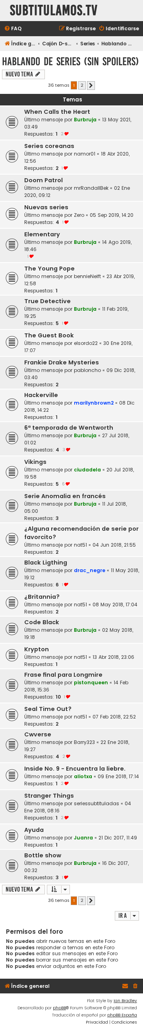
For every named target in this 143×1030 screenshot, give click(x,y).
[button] (91, 85)
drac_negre (89, 570)
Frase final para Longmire (63, 675)
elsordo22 (86, 343)
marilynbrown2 (94, 402)
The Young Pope (49, 269)
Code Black (41, 622)
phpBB (59, 1008)
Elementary (42, 234)
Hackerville (41, 395)
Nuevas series (46, 207)
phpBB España (122, 1015)
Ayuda (34, 830)
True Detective (47, 301)
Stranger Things (49, 796)
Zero (79, 215)
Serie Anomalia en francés (65, 496)
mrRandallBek (91, 188)
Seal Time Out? (48, 709)
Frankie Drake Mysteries (61, 362)
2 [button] (82, 85)
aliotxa (83, 776)
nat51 (80, 544)
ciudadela (87, 469)
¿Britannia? (42, 597)
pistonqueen (91, 682)
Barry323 (84, 742)
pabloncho (87, 370)
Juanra (83, 837)
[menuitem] (12, 28)
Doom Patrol (43, 180)
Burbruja (85, 119)
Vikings (35, 462)
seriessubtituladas (96, 803)
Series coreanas (49, 146)
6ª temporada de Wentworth (68, 428)
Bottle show (42, 855)
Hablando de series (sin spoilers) (70, 61)
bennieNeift (87, 276)
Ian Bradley (125, 1001)
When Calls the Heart (57, 112)
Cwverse (37, 734)
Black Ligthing (45, 563)
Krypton (36, 649)
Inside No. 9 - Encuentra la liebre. (75, 769)
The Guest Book (49, 335)
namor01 (84, 153)
